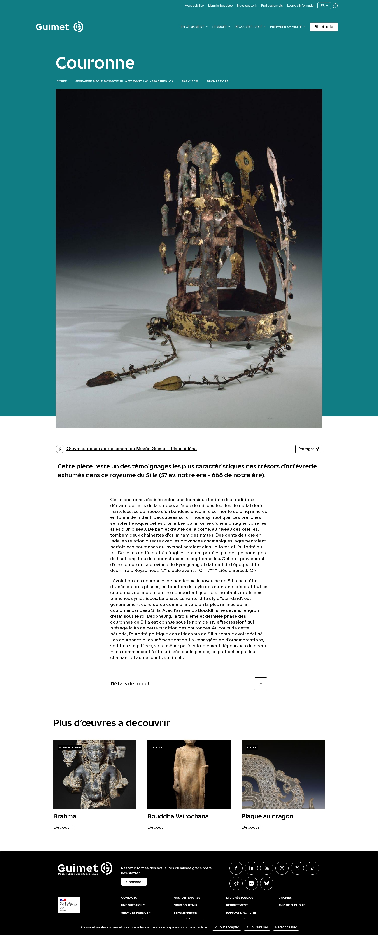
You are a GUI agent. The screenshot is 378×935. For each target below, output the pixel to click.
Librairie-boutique (220, 6)
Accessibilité (194, 6)
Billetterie (323, 27)
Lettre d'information (301, 6)
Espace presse (185, 913)
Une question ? (133, 905)
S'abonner (134, 882)
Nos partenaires (187, 898)
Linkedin (251, 868)
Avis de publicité (292, 905)
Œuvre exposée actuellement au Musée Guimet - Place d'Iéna (126, 449)
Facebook (236, 868)
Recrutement (237, 905)
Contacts (129, 898)
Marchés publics (239, 898)
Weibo (236, 883)
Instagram (282, 868)
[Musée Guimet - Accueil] (59, 22)
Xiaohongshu (251, 883)
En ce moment (193, 27)
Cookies (285, 898)
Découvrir (63, 828)
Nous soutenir (247, 6)
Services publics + (136, 913)
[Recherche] (336, 5)
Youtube (266, 868)
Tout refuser (258, 927)
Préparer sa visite (286, 27)
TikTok (312, 868)
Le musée (219, 27)
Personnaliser (286, 927)
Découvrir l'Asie (248, 27)
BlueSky (266, 883)
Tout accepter (228, 927)
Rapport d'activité (241, 913)
